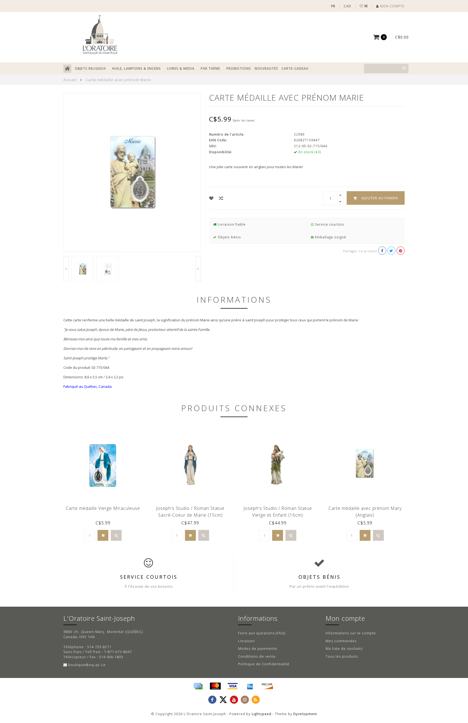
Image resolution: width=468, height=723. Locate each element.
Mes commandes (341, 640)
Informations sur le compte (351, 633)
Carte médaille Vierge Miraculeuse (103, 508)
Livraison (246, 640)
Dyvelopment (305, 714)
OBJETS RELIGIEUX (90, 68)
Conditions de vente (257, 656)
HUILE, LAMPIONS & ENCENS (136, 68)
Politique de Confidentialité (264, 663)
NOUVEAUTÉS (266, 68)
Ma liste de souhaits (344, 648)
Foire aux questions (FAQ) (261, 633)
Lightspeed (261, 714)
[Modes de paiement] (198, 686)
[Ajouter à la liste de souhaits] (211, 198)
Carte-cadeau (295, 68)
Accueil (70, 79)
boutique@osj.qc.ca (86, 664)
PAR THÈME (210, 68)
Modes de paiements (257, 648)
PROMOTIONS (238, 68)
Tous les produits (342, 656)
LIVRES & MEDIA (180, 68)
